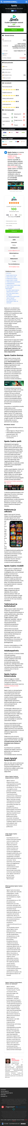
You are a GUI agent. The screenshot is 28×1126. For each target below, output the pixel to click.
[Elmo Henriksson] (8, 1061)
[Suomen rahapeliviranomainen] (21, 1107)
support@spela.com (14, 250)
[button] (2, 1)
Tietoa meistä (5, 1091)
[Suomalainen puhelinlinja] (14, 1109)
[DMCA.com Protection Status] (23, 1123)
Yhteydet (3, 1089)
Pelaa (13, 30)
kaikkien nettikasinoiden (11, 685)
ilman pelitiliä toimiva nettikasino (15, 156)
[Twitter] (22, 1059)
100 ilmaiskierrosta (14, 266)
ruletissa (8, 483)
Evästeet (3, 1094)
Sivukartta (4, 1096)
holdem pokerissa (17, 481)
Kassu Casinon (12, 167)
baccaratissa (8, 481)
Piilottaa (8, 273)
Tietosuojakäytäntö (7, 1093)
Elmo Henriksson (15, 1059)
